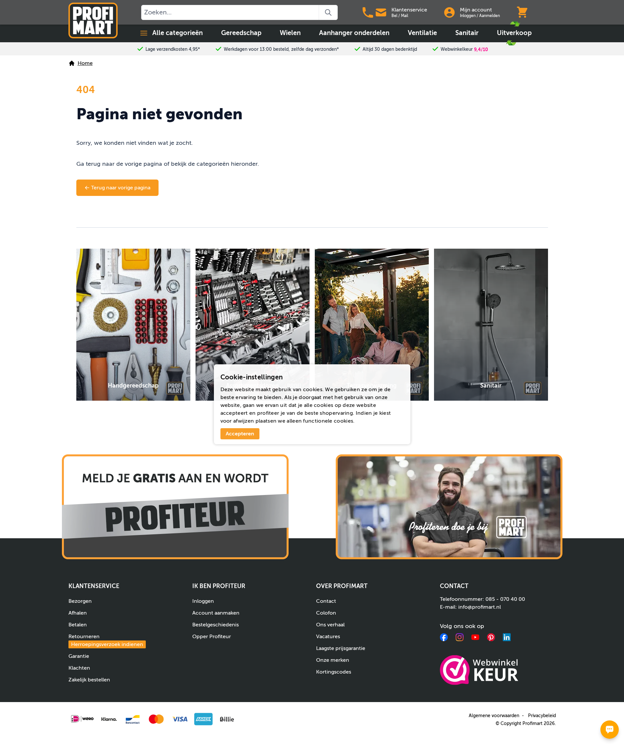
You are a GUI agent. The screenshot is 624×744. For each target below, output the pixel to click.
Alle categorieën (177, 33)
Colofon (326, 613)
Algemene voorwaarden (494, 715)
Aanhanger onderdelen (354, 33)
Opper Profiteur (211, 636)
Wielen (290, 33)
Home (85, 63)
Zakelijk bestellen (89, 680)
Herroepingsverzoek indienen (107, 644)
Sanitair (467, 33)
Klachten (79, 668)
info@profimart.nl (479, 607)
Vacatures (328, 636)
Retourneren (105, 640)
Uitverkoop (514, 33)
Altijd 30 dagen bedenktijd (390, 49)
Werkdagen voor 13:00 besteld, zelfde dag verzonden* (281, 49)
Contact (326, 601)
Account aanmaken (215, 613)
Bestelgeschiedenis (215, 625)
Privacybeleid (542, 715)
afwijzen (243, 421)
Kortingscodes (333, 672)
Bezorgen (80, 601)
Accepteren (240, 434)
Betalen (77, 625)
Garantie (78, 656)
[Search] (328, 12)
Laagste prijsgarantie (340, 648)
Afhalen (77, 613)
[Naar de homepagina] (93, 20)
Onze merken (332, 660)
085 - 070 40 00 (505, 599)
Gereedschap (241, 33)
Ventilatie (422, 33)
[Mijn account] (449, 12)
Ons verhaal (330, 625)
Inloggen (468, 15)
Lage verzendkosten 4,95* (172, 49)
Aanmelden (489, 15)
